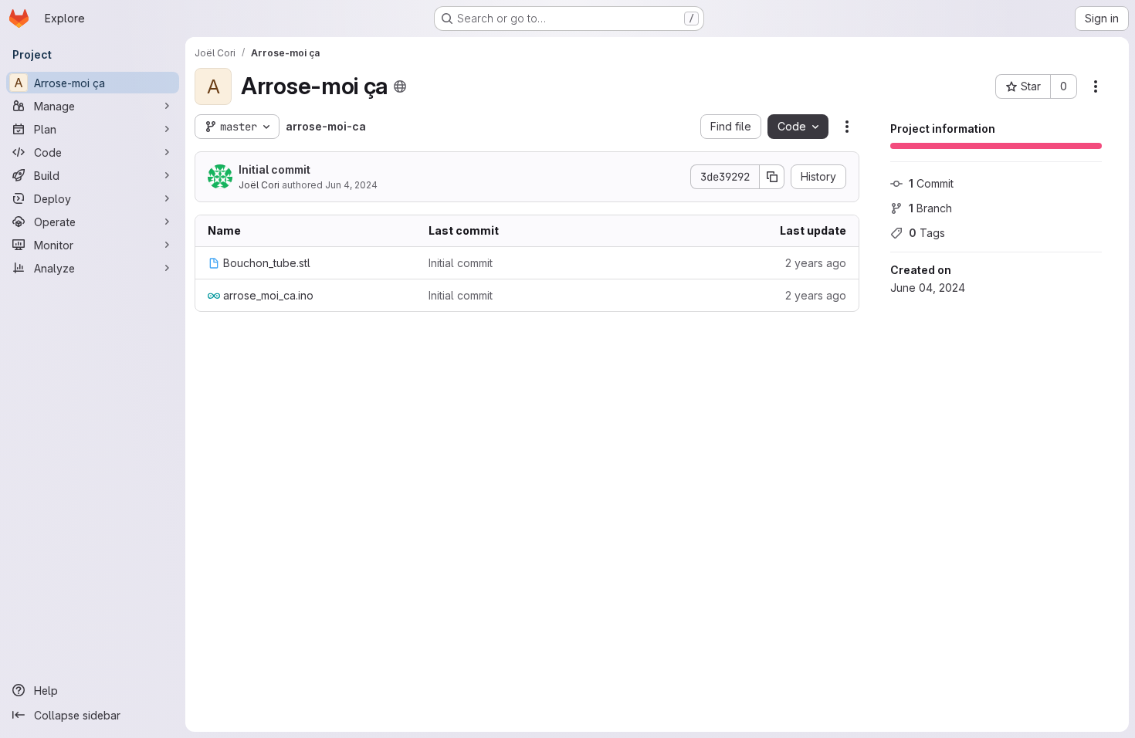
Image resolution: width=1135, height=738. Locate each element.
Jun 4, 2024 (351, 185)
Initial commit (274, 169)
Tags (927, 232)
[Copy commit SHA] (772, 176)
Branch (930, 208)
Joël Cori (259, 185)
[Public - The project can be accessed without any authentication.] (400, 86)
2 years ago (815, 262)
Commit (931, 183)
